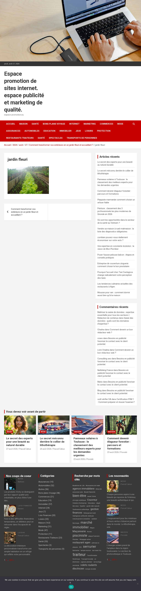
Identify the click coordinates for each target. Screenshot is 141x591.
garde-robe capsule (93, 506)
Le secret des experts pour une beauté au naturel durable (19, 442)
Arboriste (99, 489)
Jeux (78, 131)
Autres (41, 489)
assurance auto (78, 492)
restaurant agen (81, 542)
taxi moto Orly (96, 550)
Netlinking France (105, 370)
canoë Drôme (91, 496)
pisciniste (80, 535)
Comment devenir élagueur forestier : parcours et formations (118, 443)
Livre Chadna (103, 350)
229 (11, 560)
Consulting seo (104, 358)
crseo (100, 338)
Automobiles (32, 131)
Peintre (89, 532)
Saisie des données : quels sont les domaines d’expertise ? (115, 321)
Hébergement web (89, 513)
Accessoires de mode (93, 485)
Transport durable (87, 559)
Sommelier (76, 550)
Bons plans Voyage (54, 124)
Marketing (90, 124)
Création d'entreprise (80, 503)
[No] (137, 583)
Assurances (13, 131)
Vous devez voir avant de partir (26, 411)
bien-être (79, 496)
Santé (35, 124)
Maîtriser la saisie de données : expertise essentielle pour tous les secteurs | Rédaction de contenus (115, 315)
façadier (82, 506)
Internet (74, 124)
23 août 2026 (79, 459)
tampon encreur (86, 550)
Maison (23, 124)
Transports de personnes (82, 138)
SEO (80, 547)
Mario (100, 382)
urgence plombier (86, 562)
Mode (120, 124)
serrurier (89, 546)
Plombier (75, 539)
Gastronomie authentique (81, 509)
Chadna (100, 329)
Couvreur (92, 499)
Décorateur (91, 503)
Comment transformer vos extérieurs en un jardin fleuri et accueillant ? (24, 212)
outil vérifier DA (104, 399)
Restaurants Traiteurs (20, 138)
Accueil (10, 124)
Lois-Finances (25, 506)
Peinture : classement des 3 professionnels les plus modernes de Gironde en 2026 (114, 211)
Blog (99, 390)
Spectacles (56, 138)
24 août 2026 (45, 449)
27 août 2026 (12, 449)
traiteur (79, 554)
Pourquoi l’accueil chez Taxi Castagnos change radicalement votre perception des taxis (115, 275)
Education (49, 131)
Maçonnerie (79, 531)
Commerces (106, 124)
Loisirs (89, 131)
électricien (78, 568)
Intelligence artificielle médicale (83, 516)
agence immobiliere (83, 488)
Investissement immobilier (81, 519)
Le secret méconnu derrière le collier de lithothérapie (52, 442)
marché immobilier (82, 524)
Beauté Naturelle (89, 492)
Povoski (90, 459)
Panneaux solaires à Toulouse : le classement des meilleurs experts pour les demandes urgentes (115, 182)
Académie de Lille (79, 485)
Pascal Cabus (25, 449)
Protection (103, 131)
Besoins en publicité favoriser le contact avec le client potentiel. (112, 341)
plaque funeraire (94, 536)
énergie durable (90, 569)
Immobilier (65, 131)
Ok (71, 587)
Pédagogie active (85, 539)
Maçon (92, 528)
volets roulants (88, 565)
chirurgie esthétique (79, 500)
